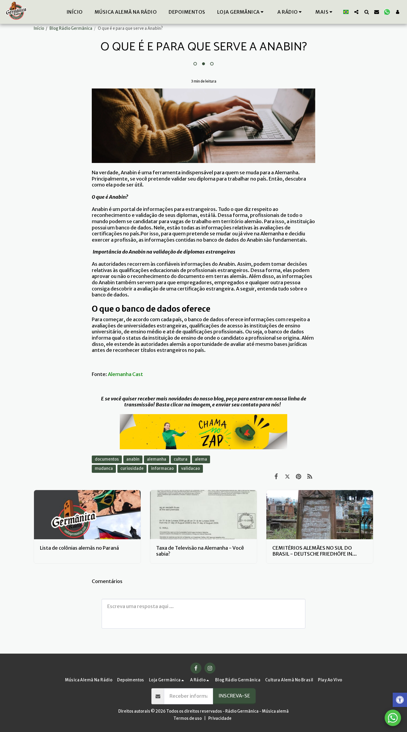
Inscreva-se (234, 696)
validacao (190, 468)
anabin (132, 459)
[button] (290, 12)
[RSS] (309, 476)
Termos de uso (187, 718)
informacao (162, 468)
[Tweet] (287, 476)
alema (201, 459)
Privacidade (220, 718)
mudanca (104, 468)
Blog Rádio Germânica (70, 28)
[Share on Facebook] (276, 476)
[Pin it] (298, 476)
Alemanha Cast (125, 374)
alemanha (156, 459)
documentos (107, 459)
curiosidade (132, 468)
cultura (180, 459)
